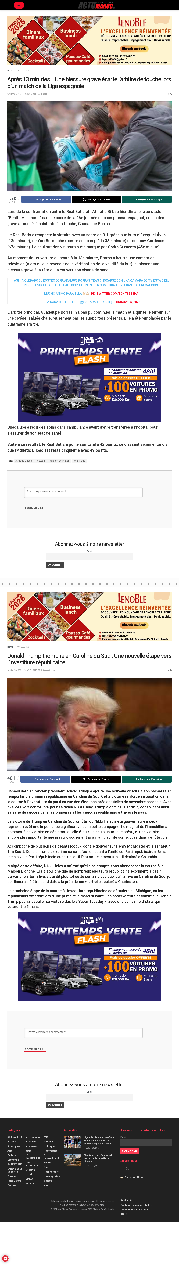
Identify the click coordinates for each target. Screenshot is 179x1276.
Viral (46, 1185)
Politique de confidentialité (136, 1205)
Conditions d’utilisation (134, 1209)
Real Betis (79, 461)
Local (29, 1174)
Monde (30, 1183)
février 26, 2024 (15, 94)
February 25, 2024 (126, 302)
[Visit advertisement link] (89, 43)
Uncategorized (52, 1176)
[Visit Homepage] (96, 5)
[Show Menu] (8, 5)
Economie (13, 1159)
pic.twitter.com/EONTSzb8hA (114, 293)
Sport (44, 94)
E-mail (89, 551)
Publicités (126, 1200)
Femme (11, 1185)
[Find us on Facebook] (121, 1168)
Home (10, 70)
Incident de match (59, 461)
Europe (11, 1176)
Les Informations (33, 1164)
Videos (48, 1180)
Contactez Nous (134, 1177)
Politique (49, 1146)
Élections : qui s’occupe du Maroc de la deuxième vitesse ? (98, 1158)
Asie (9, 1150)
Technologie (51, 1171)
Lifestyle (30, 1170)
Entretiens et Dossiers (14, 1170)
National (49, 1141)
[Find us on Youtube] (133, 1168)
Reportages (51, 1150)
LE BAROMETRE (33, 1156)
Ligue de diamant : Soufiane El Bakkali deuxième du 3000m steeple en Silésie (99, 1140)
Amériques (13, 1146)
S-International (51, 1156)
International (48, 670)
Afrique (11, 1141)
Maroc (29, 1179)
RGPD (123, 1214)
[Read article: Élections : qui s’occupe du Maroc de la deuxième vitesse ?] (72, 1160)
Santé (47, 1162)
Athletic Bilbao (23, 461)
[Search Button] (170, 5)
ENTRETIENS (14, 1164)
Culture (11, 1155)
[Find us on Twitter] (127, 1168)
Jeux (28, 1150)
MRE (46, 1137)
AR (19, 5)
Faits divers (14, 1180)
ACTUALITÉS (23, 70)
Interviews (31, 1146)
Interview (31, 1141)
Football (40, 461)
